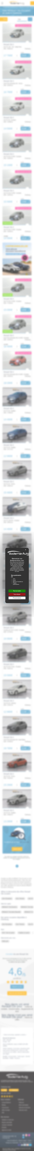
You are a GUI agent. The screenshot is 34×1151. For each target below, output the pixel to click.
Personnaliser (17, 598)
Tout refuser (17, 594)
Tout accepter (17, 591)
